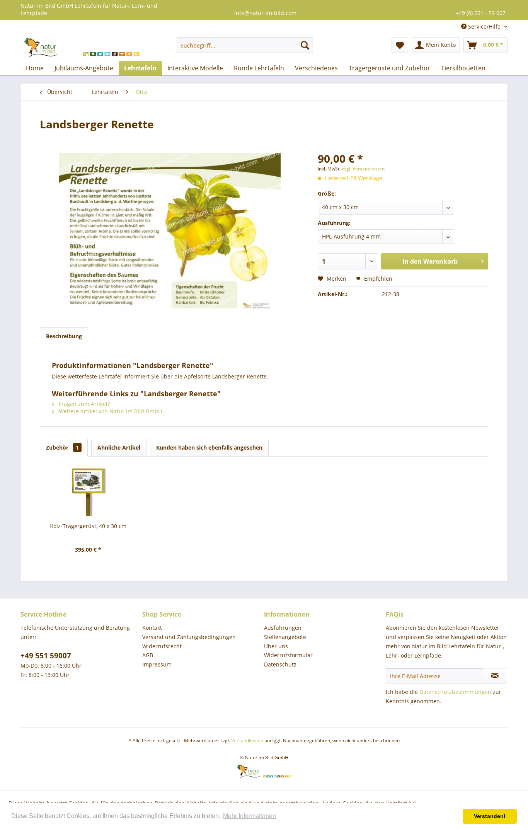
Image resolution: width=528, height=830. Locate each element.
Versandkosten (247, 740)
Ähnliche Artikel (118, 447)
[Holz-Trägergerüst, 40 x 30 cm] (88, 491)
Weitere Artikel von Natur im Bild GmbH (109, 411)
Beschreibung (64, 336)
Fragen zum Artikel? (83, 403)
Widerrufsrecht (162, 646)
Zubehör (62, 447)
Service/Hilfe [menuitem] (484, 26)
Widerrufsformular (288, 655)
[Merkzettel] (400, 45)
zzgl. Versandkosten (363, 168)
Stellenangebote (285, 637)
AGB (147, 655)
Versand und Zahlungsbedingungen (189, 637)
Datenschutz (280, 664)
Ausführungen (282, 627)
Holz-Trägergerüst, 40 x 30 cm (87, 526)
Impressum (157, 664)
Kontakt (152, 627)
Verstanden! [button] (490, 816)
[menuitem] (245, 45)
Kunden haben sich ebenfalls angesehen (209, 447)
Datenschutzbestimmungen (455, 691)
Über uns (276, 646)
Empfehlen (377, 278)
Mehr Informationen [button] (249, 816)
